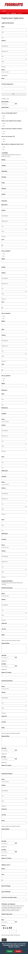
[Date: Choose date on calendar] (16, 922)
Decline (18, 951)
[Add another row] (13, 94)
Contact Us (20, 13)
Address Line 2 (5, 51)
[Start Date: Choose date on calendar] (16, 657)
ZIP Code (4, 66)
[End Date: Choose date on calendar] (16, 666)
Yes (4, 115)
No (3, 118)
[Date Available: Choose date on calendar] (16, 104)
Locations (8, 13)
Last (2, 37)
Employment (13, 13)
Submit (4, 939)
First (2, 32)
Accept (10, 951)
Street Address (5, 46)
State (3, 61)
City (2, 56)
